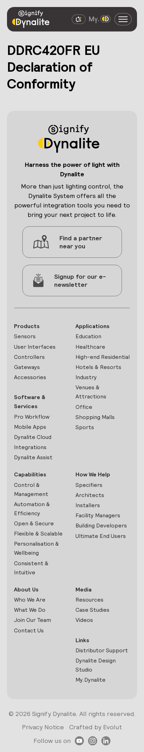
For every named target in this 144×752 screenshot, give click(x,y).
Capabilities (30, 474)
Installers (87, 505)
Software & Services (29, 401)
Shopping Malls (95, 417)
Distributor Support (101, 650)
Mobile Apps (30, 427)
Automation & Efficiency (32, 509)
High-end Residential (102, 357)
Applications (92, 326)
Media (83, 589)
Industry (86, 377)
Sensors (25, 336)
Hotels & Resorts (98, 367)
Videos (84, 620)
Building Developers (101, 525)
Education (88, 336)
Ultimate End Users (100, 536)
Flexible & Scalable (38, 533)
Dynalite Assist (33, 457)
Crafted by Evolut (95, 727)
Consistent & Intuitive (31, 568)
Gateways (27, 367)
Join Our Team (32, 620)
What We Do (29, 609)
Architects (89, 495)
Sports (84, 427)
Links (82, 640)
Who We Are (29, 599)
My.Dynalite (90, 679)
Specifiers (88, 485)
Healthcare (90, 346)
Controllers (29, 357)
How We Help (92, 474)
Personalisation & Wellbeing (36, 548)
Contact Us (29, 630)
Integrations (30, 447)
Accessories (30, 377)
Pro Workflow (32, 416)
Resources (89, 599)
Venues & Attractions (90, 392)
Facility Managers (97, 515)
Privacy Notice (43, 727)
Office (83, 407)
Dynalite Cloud (32, 437)
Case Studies (92, 609)
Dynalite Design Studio (95, 665)
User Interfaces (35, 346)
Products (26, 326)
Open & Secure (34, 523)
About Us (26, 589)
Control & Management (31, 489)
